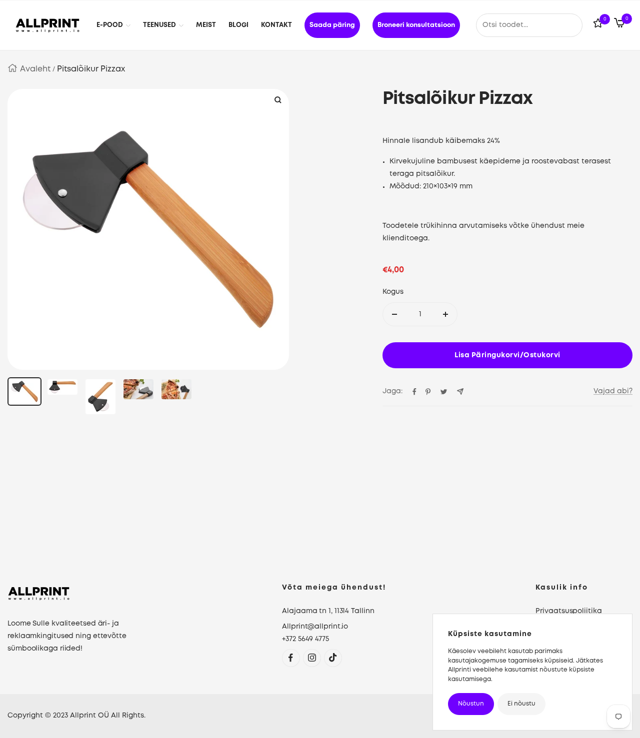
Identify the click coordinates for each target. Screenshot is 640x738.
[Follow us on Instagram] (311, 658)
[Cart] (619, 24)
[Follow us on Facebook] (291, 658)
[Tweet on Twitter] (444, 391)
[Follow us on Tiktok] (333, 658)
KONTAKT (276, 25)
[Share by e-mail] (460, 391)
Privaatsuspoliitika (569, 611)
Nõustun (471, 704)
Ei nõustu (522, 704)
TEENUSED (159, 25)
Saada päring (332, 25)
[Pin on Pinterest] (428, 391)
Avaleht (35, 69)
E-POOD (109, 25)
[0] (598, 25)
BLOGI (238, 25)
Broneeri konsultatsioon (416, 25)
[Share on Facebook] (414, 391)
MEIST (206, 25)
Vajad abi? (613, 391)
